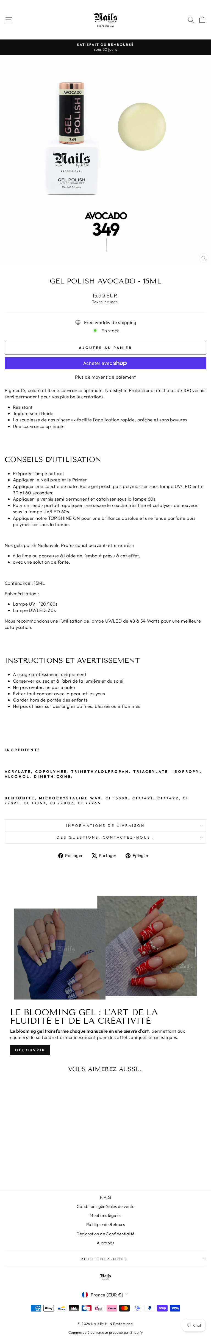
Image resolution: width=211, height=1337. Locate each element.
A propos (105, 1242)
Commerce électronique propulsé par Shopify (105, 1332)
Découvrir (30, 1050)
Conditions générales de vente (105, 1206)
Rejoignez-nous (104, 1259)
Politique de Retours (105, 1224)
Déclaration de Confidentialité (105, 1233)
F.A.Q (105, 1197)
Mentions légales (105, 1215)
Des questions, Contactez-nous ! (105, 837)
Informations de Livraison (105, 825)
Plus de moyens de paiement (105, 377)
